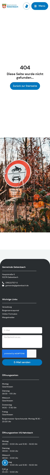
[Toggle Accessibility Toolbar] (5, 463)
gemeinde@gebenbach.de (17, 285)
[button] (5, 470)
